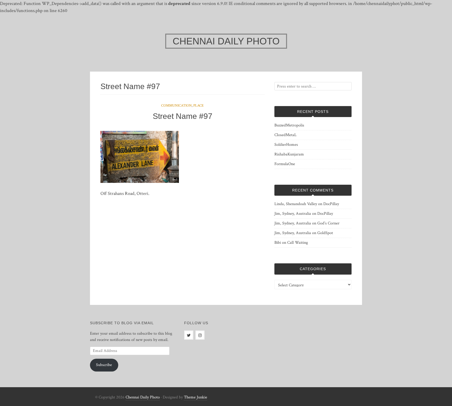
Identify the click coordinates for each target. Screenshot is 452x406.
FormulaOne (284, 164)
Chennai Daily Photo (143, 397)
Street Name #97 (182, 116)
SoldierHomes (286, 144)
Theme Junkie (195, 397)
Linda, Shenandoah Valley (295, 204)
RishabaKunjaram (289, 154)
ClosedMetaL (285, 135)
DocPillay (331, 204)
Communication (176, 105)
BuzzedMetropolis (289, 125)
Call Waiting (297, 242)
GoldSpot (325, 233)
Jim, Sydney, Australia (292, 213)
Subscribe (104, 365)
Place (198, 105)
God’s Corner (328, 223)
